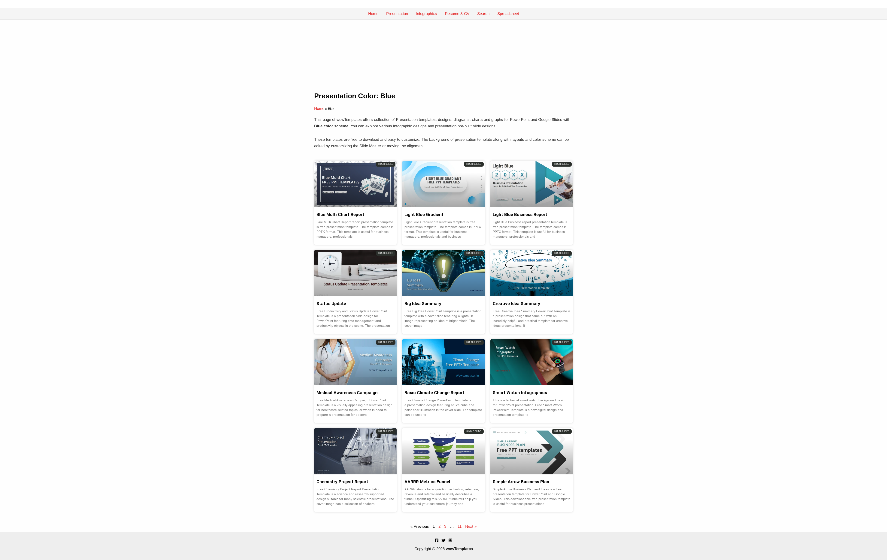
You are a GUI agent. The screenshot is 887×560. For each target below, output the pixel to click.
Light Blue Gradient (424, 214)
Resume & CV (457, 14)
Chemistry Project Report (342, 481)
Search (483, 14)
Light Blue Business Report (520, 214)
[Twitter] (443, 540)
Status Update (331, 303)
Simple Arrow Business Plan (521, 481)
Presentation (397, 14)
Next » (471, 526)
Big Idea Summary (422, 303)
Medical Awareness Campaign (347, 392)
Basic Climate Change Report (434, 392)
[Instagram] (450, 540)
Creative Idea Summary (516, 303)
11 (460, 526)
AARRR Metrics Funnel (427, 481)
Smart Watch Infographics (520, 392)
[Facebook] (436, 540)
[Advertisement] (443, 54)
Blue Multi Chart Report (340, 214)
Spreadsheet (508, 14)
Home (373, 14)
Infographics (426, 14)
